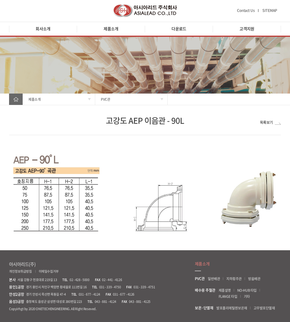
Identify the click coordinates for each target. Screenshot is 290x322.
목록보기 (266, 122)
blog (129, 308)
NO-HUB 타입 (247, 290)
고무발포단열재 (264, 307)
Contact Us (246, 10)
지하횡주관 (234, 278)
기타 (247, 296)
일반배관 (214, 278)
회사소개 (43, 29)
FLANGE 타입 (228, 296)
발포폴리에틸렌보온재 (231, 307)
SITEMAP (269, 10)
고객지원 (246, 29)
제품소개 (111, 29)
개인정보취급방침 (20, 271)
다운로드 (179, 29)
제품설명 (225, 290)
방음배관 (254, 278)
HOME (16, 99)
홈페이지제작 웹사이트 (111, 308)
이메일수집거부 (49, 271)
